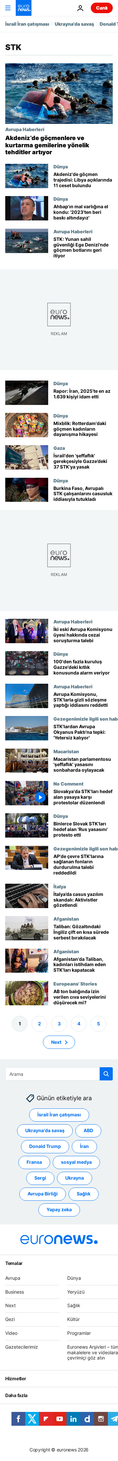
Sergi (40, 1178)
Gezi (10, 1319)
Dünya (60, 166)
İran (84, 1146)
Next (56, 1042)
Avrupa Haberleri (24, 129)
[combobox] (59, 1073)
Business (14, 1292)
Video (11, 1333)
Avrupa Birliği (43, 1194)
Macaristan (66, 751)
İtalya (59, 886)
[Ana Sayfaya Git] (23, 8)
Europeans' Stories (75, 983)
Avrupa (12, 1278)
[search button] (106, 1073)
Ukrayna (74, 1178)
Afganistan (66, 918)
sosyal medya (76, 1162)
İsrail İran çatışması (27, 24)
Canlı (102, 8)
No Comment (68, 783)
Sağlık (83, 1194)
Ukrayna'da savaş (74, 24)
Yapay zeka (59, 1210)
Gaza (59, 447)
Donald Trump (45, 1146)
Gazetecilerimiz (21, 1347)
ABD (88, 1130)
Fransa (34, 1162)
